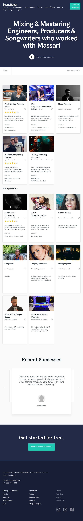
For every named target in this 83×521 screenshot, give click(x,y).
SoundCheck (50, 7)
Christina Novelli (18, 236)
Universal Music (9, 127)
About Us (6, 497)
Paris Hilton (61, 127)
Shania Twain (8, 178)
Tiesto (40, 236)
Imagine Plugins (8, 10)
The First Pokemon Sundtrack (39, 127)
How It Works (30, 7)
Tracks (40, 7)
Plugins (60, 7)
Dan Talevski (16, 178)
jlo (32, 236)
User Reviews (8, 501)
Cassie (35, 236)
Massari (33, 178)
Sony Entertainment (10, 130)
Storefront (33, 491)
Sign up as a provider (10, 491)
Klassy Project (9, 236)
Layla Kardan (69, 127)
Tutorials (59, 494)
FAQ (4, 504)
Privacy (59, 497)
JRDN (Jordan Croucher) (38, 181)
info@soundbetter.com (11, 480)
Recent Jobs (17, 7)
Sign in (19, 10)
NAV (38, 178)
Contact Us (60, 501)
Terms (58, 491)
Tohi (75, 127)
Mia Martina (8, 181)
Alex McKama (41, 406)
